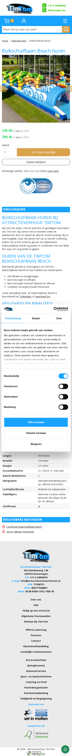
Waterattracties (18, 40)
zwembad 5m (42, 296)
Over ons (36, 599)
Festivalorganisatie (36, 687)
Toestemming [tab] (13, 318)
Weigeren (36, 444)
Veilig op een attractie (36, 610)
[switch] (63, 386)
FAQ (36, 605)
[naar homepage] (19, 7)
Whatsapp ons (56, 10)
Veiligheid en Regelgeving (36, 698)
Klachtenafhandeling (36, 646)
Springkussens (36, 665)
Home (5, 40)
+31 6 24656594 (57, 5)
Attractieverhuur (36, 660)
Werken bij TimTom (36, 621)
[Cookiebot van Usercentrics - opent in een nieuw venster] (53, 309)
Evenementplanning (36, 693)
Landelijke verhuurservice (36, 651)
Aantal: (5, 145)
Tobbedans (25, 296)
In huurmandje (43, 152)
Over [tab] (59, 318)
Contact (36, 640)
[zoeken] (66, 29)
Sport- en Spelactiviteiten (36, 676)
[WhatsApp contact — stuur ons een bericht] (65, 749)
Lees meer (53, 171)
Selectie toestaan (36, 433)
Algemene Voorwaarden (36, 616)
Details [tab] (36, 318)
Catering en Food (36, 682)
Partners (36, 635)
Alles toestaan (36, 422)
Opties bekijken (36, 162)
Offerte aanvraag (36, 629)
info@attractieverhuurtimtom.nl (40, 580)
